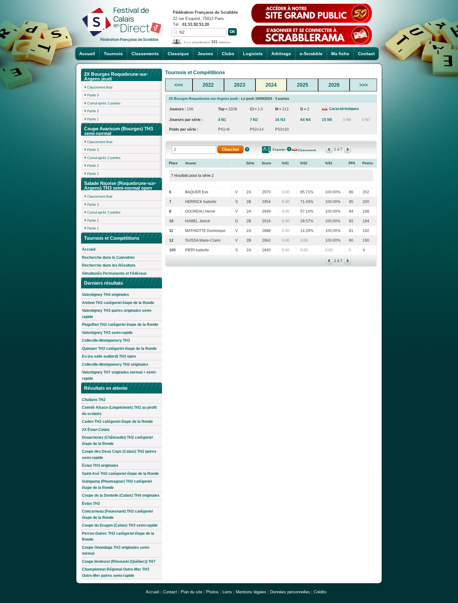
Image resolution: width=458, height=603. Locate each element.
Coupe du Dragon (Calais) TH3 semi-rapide (120, 525)
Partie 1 (93, 119)
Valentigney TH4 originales (105, 294)
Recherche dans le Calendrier (108, 257)
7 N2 (254, 120)
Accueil (87, 53)
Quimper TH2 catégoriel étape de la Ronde (119, 348)
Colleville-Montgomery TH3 (106, 340)
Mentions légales (251, 592)
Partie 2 (93, 111)
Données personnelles (290, 592)
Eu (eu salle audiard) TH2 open (109, 356)
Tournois (113, 53)
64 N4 (305, 120)
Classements (145, 53)
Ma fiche (340, 53)
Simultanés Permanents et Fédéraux (114, 273)
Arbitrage (281, 53)
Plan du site (191, 592)
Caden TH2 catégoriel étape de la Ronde (117, 421)
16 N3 (280, 120)
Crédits (320, 592)
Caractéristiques (343, 109)
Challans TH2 (94, 400)
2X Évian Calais (96, 429)
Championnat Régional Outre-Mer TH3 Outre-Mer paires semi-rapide (115, 572)
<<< (178, 85)
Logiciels (253, 53)
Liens (227, 592)
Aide (247, 149)
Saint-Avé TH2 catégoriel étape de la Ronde (120, 473)
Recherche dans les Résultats (109, 265)
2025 (302, 85)
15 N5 (327, 120)
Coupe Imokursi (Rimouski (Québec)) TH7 (118, 561)
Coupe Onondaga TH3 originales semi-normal (116, 550)
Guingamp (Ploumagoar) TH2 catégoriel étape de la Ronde (117, 484)
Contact (366, 53)
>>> (363, 85)
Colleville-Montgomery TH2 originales (115, 364)
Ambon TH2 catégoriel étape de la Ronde (118, 303)
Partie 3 (93, 95)
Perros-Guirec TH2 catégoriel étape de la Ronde (118, 536)
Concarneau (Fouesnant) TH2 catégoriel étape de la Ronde (117, 514)
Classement (307, 150)
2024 (271, 85)
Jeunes (205, 53)
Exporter (279, 149)
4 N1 (222, 120)
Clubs (228, 53)
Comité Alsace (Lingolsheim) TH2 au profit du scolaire (119, 410)
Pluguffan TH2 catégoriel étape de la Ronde (120, 324)
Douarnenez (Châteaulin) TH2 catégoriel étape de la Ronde (117, 440)
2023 (239, 85)
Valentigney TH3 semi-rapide (107, 332)
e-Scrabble (311, 53)
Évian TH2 (91, 503)
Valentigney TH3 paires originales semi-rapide (117, 313)
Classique (178, 53)
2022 (208, 85)
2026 (334, 85)
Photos (212, 592)
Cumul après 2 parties (104, 103)
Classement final (99, 87)
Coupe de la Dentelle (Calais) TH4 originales (121, 495)
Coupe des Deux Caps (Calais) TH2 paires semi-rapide (119, 454)
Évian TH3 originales (100, 465)
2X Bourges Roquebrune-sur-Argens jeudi (203, 98)
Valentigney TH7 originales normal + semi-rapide (119, 375)
